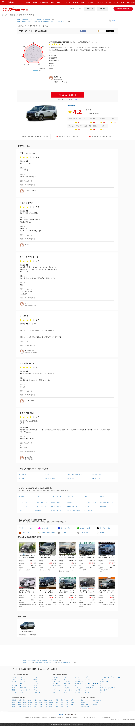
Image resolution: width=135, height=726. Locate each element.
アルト (102, 679)
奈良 (50, 700)
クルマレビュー (97, 700)
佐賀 (66, 700)
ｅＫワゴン (46, 474)
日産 (13, 679)
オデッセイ (67, 683)
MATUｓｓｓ (58, 77)
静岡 (40, 702)
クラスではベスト (27, 413)
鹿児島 (72, 702)
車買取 (59, 2)
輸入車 (35, 2)
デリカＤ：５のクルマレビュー (58, 21)
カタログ (108, 2)
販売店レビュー (85, 706)
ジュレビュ (28, 457)
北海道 (14, 700)
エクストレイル (57, 690)
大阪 (45, 704)
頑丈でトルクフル (27, 153)
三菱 (13, 690)
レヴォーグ (78, 688)
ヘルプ (79, 8)
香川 (62, 700)
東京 (29, 700)
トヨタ (14, 677)
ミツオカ (22, 681)
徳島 (57, 706)
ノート (87, 690)
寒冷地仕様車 (55, 502)
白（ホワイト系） (27, 528)
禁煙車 (69, 502)
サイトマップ (90, 717)
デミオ (77, 677)
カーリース (67, 2)
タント (77, 686)
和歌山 (51, 702)
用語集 (95, 704)
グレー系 (63, 532)
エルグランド (67, 688)
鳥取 (50, 704)
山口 (57, 704)
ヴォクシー (67, 681)
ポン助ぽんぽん (30, 350)
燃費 (82, 700)
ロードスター (79, 681)
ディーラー (87, 506)
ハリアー (55, 679)
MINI (21, 686)
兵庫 (45, 706)
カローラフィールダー (91, 683)
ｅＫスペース (23, 474)
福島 (19, 704)
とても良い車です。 (28, 363)
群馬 (24, 702)
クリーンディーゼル (90, 502)
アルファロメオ (37, 692)
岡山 (57, 700)
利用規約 (44, 717)
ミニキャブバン (96, 474)
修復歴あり (103, 506)
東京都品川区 (28, 459)
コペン (66, 692)
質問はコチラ (76, 717)
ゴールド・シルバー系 (48, 532)
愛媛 (62, 702)
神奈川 (30, 702)
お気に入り (89, 8)
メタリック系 (84, 532)
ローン (116, 2)
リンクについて (67, 717)
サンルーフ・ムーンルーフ (58, 497)
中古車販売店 (44, 2)
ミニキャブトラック (49, 478)
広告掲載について (105, 717)
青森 (13, 702)
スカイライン (79, 690)
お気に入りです (26, 203)
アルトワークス (89, 686)
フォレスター (79, 679)
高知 (62, 704)
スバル (14, 688)
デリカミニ (71, 478)
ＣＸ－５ (66, 686)
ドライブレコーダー (90, 510)
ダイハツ (14, 686)
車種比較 (83, 702)
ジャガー (35, 688)
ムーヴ (87, 692)
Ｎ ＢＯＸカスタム (105, 681)
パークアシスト (56, 506)
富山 (29, 706)
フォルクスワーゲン (25, 690)
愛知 (40, 704)
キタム (27, 303)
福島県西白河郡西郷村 (31, 352)
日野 (21, 683)
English (72, 8)
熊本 (66, 704)
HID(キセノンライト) (73, 506)
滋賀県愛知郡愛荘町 (30, 305)
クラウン (66, 679)
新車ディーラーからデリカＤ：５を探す (35, 136)
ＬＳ (101, 686)
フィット (77, 692)
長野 (35, 706)
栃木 (24, 700)
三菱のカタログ (32, 21)
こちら (75, 99)
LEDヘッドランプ (40, 506)
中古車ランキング (86, 704)
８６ (54, 692)
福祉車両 (38, 510)
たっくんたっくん (31, 190)
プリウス (55, 677)
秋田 (19, 700)
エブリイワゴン (89, 688)
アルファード (56, 681)
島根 (50, 706)
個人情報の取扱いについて (55, 717)
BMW (21, 692)
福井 (35, 702)
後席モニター (104, 496)
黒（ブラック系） (105, 528)
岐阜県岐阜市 (58, 79)
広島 (57, 702)
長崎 (66, 702)
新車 (52, 2)
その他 (102, 532)
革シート (70, 496)
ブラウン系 (25, 532)
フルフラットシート (41, 502)
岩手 (13, 704)
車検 (82, 2)
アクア (66, 677)
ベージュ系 (44, 528)
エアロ (86, 496)
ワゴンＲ (87, 677)
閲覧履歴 (102, 8)
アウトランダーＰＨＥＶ (75, 474)
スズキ (14, 683)
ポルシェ (35, 683)
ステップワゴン (68, 690)
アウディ (35, 681)
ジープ (35, 686)
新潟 (29, 704)
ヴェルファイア (57, 686)
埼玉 (24, 704)
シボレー (35, 677)
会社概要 (27, 717)
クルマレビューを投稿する (67, 95)
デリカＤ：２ (23, 478)
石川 (35, 700)
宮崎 (71, 700)
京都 (45, 702)
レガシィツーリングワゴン (107, 688)
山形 (19, 702)
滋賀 (45, 700)
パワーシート (23, 506)
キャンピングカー (56, 510)
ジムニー (55, 683)
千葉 (24, 706)
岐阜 (40, 700)
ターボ (37, 496)
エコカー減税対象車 (73, 510)
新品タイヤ (100, 2)
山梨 (35, 704)
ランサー (120, 677)
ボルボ (35, 679)
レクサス (22, 679)
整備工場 (75, 2)
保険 (122, 2)
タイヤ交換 (90, 2)
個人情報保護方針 (36, 717)
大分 (66, 706)
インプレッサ (79, 683)
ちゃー (27, 244)
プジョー (35, 690)
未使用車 (21, 496)
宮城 (13, 706)
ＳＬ (101, 692)
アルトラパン (104, 690)
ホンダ (14, 681)
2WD (20, 510)
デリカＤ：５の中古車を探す (68, 136)
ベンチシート (23, 502)
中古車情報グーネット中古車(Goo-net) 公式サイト (123, 719)
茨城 (19, 706)
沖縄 (71, 704)
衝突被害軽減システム (106, 502)
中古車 (18, 19)
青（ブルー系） (65, 528)
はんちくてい (29, 400)
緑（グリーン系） (85, 528)
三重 (40, 706)
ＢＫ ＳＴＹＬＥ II (29, 257)
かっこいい (24, 316)
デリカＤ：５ (96, 478)
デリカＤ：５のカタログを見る (102, 136)
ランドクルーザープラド (107, 677)
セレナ (54, 688)
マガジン (95, 702)
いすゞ (21, 677)
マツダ (14, 692)
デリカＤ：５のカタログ (43, 21)
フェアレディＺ (89, 681)
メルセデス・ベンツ (25, 688)
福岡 (62, 706)
